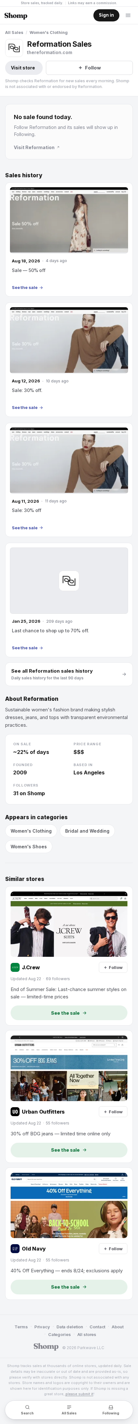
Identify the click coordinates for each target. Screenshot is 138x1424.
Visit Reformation (34, 147)
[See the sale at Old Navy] (69, 1234)
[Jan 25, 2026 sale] (69, 600)
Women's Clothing (49, 32)
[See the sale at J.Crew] (69, 956)
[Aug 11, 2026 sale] (69, 480)
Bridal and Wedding (87, 831)
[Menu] (128, 15)
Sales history (23, 175)
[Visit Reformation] (14, 48)
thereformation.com (49, 52)
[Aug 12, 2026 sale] (69, 359)
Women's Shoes (29, 846)
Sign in (106, 15)
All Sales (14, 32)
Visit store (23, 67)
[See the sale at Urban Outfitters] (69, 1096)
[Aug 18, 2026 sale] (69, 239)
